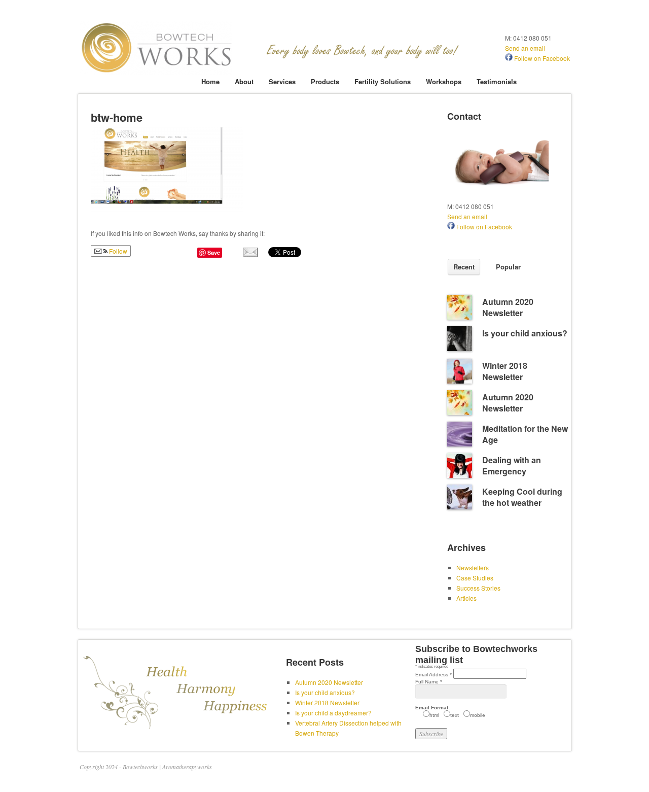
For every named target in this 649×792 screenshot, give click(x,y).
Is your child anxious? (524, 333)
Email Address (433, 674)
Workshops (443, 81)
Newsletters (472, 567)
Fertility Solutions (382, 81)
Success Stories (478, 587)
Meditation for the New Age (525, 434)
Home (210, 81)
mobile (477, 715)
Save (213, 252)
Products (325, 81)
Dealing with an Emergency (511, 465)
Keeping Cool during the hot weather (522, 497)
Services (282, 81)
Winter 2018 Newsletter (504, 371)
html (434, 715)
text (454, 715)
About (244, 81)
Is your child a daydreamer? (333, 712)
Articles (466, 598)
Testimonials (497, 81)
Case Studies (474, 577)
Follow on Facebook (541, 58)
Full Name (428, 681)
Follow (117, 251)
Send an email (525, 48)
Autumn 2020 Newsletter (507, 307)
